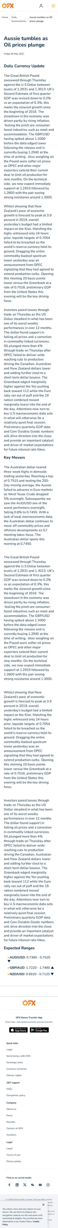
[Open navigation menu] (53, 6)
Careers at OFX (14, 1128)
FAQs (9, 1088)
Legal (9, 1148)
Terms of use (13, 1154)
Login (9, 1049)
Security (10, 1121)
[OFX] (8, 5)
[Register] (41, 6)
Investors (11, 1134)
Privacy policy (13, 1161)
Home (5, 17)
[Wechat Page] (32, 1185)
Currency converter (16, 1068)
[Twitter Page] (25, 1185)
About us (11, 1109)
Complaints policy (15, 1095)
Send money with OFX (18, 1056)
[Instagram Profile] (48, 1185)
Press (9, 1115)
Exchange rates (14, 1062)
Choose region (14, 1075)
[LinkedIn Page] (17, 1185)
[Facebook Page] (9, 1185)
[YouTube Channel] (40, 1185)
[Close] (43, 1204)
